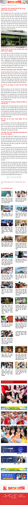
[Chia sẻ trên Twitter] (13, 177)
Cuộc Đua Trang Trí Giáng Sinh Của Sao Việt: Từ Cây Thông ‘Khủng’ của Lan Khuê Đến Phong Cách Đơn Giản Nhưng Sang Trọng (7, 309)
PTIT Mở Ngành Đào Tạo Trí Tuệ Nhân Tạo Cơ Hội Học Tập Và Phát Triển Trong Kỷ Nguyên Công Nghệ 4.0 (21, 230)
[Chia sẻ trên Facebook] (10, 177)
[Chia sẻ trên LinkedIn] (20, 177)
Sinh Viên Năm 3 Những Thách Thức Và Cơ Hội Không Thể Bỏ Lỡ (7, 215)
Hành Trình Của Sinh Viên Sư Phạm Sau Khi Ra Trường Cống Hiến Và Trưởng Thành (7, 200)
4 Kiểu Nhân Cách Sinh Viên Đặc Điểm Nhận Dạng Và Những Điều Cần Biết (21, 333)
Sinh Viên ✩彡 (4, 5)
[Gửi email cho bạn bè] (15, 177)
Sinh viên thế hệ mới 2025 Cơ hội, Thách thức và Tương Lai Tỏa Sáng (7, 291)
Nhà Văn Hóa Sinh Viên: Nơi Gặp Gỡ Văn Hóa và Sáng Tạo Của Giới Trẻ (21, 277)
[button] (2, 2)
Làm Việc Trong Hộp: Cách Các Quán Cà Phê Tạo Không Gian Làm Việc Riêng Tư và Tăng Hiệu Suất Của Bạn (21, 356)
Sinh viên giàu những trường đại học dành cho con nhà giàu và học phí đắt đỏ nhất (7, 277)
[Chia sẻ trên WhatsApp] (8, 177)
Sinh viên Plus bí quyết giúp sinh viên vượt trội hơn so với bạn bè (21, 200)
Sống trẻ (10, 5)
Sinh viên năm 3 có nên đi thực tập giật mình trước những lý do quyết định (21, 372)
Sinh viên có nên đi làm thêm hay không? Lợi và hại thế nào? (7, 325)
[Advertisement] (14, 491)
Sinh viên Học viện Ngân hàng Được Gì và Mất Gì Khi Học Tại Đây (7, 245)
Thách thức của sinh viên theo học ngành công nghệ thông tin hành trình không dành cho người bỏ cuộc (7, 262)
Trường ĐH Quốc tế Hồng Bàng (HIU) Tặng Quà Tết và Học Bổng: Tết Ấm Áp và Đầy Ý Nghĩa (21, 308)
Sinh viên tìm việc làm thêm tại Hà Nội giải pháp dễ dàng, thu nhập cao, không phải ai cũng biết (21, 292)
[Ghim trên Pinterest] (18, 177)
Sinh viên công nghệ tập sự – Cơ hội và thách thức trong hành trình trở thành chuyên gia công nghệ (7, 341)
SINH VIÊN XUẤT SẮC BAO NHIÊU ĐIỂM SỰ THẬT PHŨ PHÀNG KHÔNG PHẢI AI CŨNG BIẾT (7, 230)
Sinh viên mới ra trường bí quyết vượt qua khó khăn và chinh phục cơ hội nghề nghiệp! (7, 372)
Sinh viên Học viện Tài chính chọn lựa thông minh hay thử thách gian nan (21, 215)
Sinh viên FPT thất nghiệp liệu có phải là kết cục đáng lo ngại (7, 355)
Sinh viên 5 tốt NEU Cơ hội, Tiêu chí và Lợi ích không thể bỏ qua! (21, 261)
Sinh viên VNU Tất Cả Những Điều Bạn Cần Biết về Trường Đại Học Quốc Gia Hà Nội (21, 325)
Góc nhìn (14, 5)
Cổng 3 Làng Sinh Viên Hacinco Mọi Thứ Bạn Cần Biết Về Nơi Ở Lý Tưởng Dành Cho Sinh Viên (21, 246)
